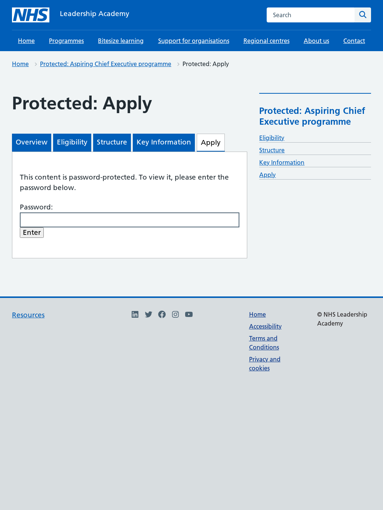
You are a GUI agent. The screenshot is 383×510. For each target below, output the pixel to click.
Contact (354, 40)
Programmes (66, 40)
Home (26, 40)
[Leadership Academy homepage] (30, 14)
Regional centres (266, 40)
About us (316, 40)
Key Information (281, 162)
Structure (272, 150)
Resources (28, 315)
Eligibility (271, 138)
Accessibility (265, 326)
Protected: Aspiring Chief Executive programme (105, 64)
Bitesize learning (121, 40)
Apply (267, 174)
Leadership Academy (94, 13)
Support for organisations (193, 40)
